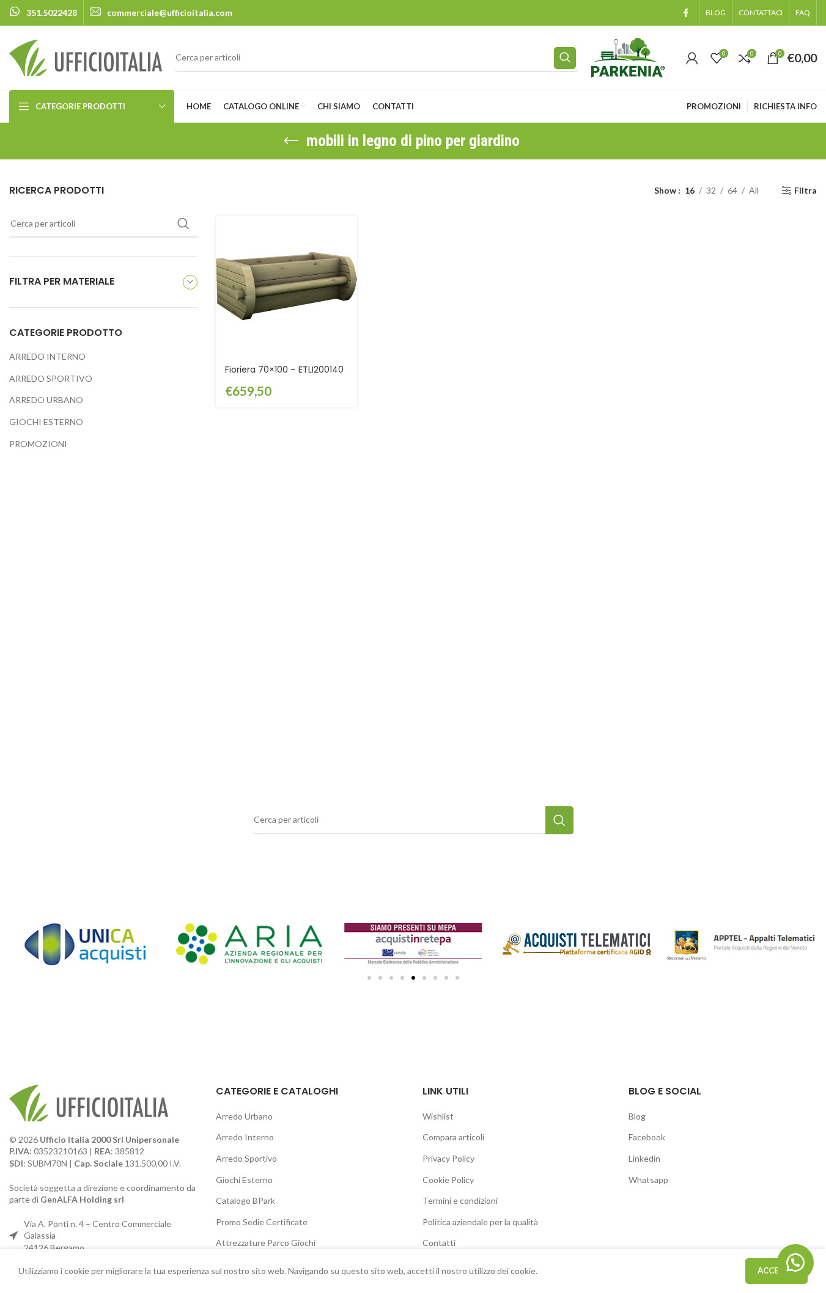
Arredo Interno (245, 1137)
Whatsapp (648, 1180)
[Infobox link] (43, 13)
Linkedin (644, 1158)
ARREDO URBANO (46, 400)
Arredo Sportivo (246, 1158)
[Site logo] (85, 56)
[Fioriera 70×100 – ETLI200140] (286, 286)
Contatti (438, 1242)
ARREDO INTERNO (47, 356)
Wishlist (438, 1116)
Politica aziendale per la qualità (480, 1222)
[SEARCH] (565, 58)
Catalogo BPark (245, 1200)
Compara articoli (453, 1137)
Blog (637, 1116)
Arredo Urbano (244, 1116)
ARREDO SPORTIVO (50, 378)
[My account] (692, 58)
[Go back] (291, 141)
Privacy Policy (448, 1158)
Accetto (776, 1270)
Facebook (647, 1137)
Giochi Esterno (244, 1180)
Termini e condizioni (460, 1200)
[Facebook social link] (685, 13)
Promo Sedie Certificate (262, 1222)
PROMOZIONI (38, 444)
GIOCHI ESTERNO (46, 422)
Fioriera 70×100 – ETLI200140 (284, 369)
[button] (369, 978)
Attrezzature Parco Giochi (265, 1242)
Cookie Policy (448, 1180)
